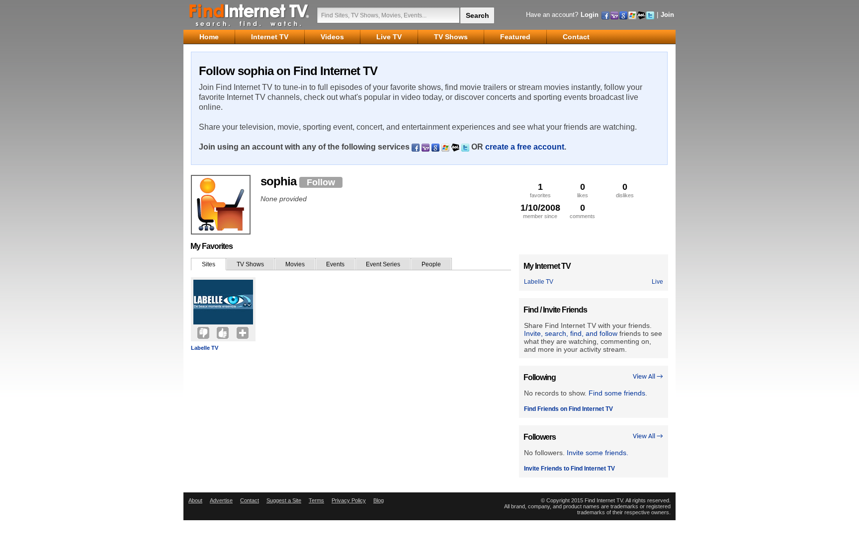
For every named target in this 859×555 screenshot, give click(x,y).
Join (667, 14)
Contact (249, 500)
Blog (378, 500)
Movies (295, 264)
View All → (648, 377)
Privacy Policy (349, 500)
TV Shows (250, 264)
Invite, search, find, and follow (570, 333)
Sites (208, 264)
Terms (316, 500)
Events (335, 264)
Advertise (221, 500)
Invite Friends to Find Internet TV (569, 468)
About (195, 500)
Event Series (383, 264)
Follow (321, 182)
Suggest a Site (283, 500)
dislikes (625, 190)
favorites (540, 190)
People (431, 264)
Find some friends (617, 393)
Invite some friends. (597, 453)
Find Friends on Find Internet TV (568, 408)
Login (590, 14)
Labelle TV (204, 348)
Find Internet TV (249, 15)
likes (582, 190)
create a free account (524, 147)
